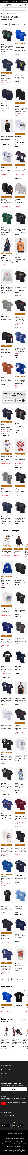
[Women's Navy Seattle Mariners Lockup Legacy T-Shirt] (21, 925)
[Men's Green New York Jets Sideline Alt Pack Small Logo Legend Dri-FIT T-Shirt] (7, 218)
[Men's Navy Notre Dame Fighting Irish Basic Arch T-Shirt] (7, 65)
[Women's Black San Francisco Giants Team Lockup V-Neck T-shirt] (21, 836)
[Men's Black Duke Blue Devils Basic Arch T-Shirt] (7, 925)
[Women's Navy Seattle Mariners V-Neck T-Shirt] (21, 657)
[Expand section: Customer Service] (14, 1066)
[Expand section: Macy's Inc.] (14, 1078)
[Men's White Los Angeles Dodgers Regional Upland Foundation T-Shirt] (7, 598)
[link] (7, 48)
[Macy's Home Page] (8, 5)
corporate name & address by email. (14, 1151)
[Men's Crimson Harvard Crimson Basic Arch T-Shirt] (21, 804)
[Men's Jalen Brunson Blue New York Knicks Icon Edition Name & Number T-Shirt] (21, 337)
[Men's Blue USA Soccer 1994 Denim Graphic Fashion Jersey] (21, 774)
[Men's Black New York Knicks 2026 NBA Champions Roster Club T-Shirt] (7, 657)
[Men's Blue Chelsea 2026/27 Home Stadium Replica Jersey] (21, 35)
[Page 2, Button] (26, 979)
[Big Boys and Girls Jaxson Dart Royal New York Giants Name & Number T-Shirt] (7, 954)
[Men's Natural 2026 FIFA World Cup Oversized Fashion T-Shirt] (7, 836)
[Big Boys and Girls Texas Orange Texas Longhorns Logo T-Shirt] (7, 368)
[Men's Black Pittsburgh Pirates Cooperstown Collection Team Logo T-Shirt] (21, 598)
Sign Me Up (14, 1089)
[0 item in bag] (26, 5)
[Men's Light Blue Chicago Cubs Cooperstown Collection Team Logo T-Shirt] (21, 896)
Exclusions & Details (11, 1106)
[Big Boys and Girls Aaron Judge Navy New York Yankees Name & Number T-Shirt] (7, 688)
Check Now (18, 1106)
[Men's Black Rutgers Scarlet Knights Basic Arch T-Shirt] (21, 714)
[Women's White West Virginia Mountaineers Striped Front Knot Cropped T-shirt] (21, 125)
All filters (21, 394)
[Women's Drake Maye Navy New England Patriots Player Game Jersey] (21, 157)
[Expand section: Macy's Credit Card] (14, 1070)
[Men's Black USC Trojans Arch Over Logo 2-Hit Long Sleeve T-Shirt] (7, 337)
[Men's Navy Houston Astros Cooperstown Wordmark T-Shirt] (7, 507)
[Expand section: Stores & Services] (14, 1074)
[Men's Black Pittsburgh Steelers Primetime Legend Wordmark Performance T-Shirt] (21, 276)
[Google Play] (17, 1125)
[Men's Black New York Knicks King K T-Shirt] (19, 997)
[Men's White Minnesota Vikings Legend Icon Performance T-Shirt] (21, 744)
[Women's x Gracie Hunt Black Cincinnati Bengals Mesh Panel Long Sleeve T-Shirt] (21, 94)
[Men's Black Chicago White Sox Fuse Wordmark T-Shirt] (21, 507)
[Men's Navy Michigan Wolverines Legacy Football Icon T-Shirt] (21, 65)
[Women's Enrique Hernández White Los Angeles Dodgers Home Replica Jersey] (7, 157)
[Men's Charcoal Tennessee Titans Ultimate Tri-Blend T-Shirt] (7, 305)
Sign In (21, 5)
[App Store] (6, 1125)
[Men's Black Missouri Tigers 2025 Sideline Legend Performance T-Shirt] (21, 218)
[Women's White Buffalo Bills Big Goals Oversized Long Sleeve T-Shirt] (7, 446)
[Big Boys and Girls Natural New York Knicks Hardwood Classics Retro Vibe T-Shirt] (21, 954)
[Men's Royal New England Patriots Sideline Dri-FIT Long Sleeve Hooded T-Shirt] (7, 568)
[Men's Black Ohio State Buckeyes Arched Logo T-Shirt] (21, 305)
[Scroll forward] (23, 400)
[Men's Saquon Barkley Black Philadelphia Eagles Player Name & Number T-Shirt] (7, 35)
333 (22, 979)
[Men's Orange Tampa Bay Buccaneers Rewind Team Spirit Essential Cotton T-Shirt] (21, 245)
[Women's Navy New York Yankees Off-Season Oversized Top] (7, 245)
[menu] (2, 5)
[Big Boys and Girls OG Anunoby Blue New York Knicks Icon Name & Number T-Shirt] (7, 804)
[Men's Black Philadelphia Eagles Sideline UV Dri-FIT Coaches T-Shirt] (21, 568)
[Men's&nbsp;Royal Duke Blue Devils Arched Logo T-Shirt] (7, 866)
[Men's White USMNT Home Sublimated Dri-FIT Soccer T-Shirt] (21, 446)
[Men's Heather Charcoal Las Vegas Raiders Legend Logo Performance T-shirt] (7, 478)
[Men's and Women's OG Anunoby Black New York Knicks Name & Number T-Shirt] (21, 414)
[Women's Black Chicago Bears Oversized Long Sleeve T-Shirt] (19, 541)
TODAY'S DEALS (5, 1)
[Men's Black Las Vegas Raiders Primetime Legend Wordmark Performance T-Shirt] (21, 478)
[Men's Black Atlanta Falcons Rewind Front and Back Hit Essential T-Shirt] (21, 688)
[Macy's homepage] (2, 13)
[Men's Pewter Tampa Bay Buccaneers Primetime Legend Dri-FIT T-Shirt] (21, 627)
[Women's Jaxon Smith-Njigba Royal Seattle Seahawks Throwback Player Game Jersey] (21, 368)
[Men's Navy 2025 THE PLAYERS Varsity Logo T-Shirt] (21, 866)
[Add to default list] (12, 535)
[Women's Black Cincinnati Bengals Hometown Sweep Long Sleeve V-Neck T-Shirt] (7, 189)
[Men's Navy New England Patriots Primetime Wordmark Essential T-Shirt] (7, 414)
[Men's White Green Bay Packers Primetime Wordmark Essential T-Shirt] (7, 714)
